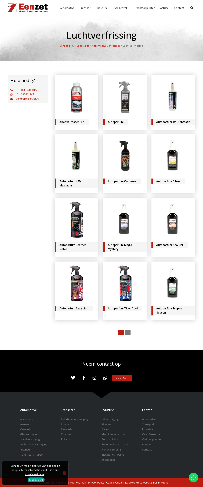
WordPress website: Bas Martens (148, 482)
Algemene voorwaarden (72, 482)
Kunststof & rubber (31, 454)
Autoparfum (116, 122)
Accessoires (27, 419)
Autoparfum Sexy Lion (73, 308)
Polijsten (66, 439)
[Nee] (64, 473)
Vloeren (106, 424)
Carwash (25, 429)
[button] (192, 8)
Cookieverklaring (116, 482)
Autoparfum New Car (169, 245)
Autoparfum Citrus (168, 181)
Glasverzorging (29, 434)
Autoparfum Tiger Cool (123, 308)
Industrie (102, 8)
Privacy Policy (96, 482)
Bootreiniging (110, 439)
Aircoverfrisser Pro (71, 122)
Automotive (67, 8)
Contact (179, 8)
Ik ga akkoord (36, 480)
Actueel (164, 8)
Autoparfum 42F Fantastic (173, 122)
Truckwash (67, 434)
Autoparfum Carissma (122, 181)
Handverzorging (30, 439)
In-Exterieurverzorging (33, 444)
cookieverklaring (35, 474)
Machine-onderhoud (114, 434)
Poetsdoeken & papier (115, 444)
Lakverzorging (110, 419)
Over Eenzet (120, 8)
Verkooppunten (145, 8)
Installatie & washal (113, 454)
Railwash (66, 429)
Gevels (105, 429)
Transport (85, 8)
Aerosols (25, 424)
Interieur (25, 449)
